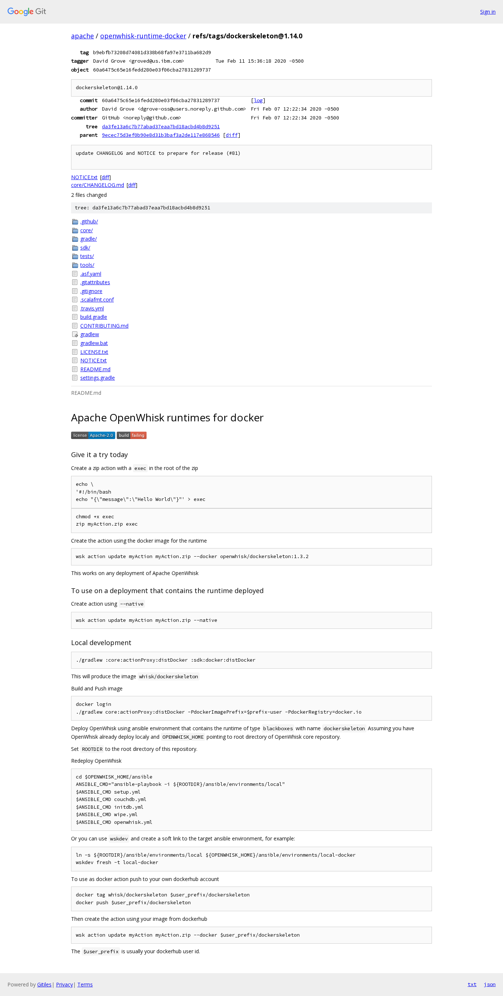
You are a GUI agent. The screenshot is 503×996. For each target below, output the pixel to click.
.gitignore (91, 291)
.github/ (89, 221)
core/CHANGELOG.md (97, 184)
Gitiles (44, 984)
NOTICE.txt (84, 177)
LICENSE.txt (94, 351)
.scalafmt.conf (97, 299)
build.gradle (93, 316)
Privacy (64, 984)
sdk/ (85, 247)
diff (232, 135)
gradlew (89, 334)
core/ (86, 230)
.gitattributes (95, 282)
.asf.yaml (90, 273)
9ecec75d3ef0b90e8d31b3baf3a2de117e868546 (161, 135)
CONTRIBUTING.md (104, 325)
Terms (85, 984)
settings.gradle (97, 377)
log (258, 100)
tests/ (87, 256)
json (490, 984)
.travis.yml (92, 308)
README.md (95, 369)
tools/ (87, 264)
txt (472, 984)
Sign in (488, 11)
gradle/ (88, 238)
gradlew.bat (94, 342)
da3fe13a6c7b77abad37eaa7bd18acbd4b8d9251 (161, 126)
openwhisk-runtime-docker (143, 35)
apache (82, 35)
